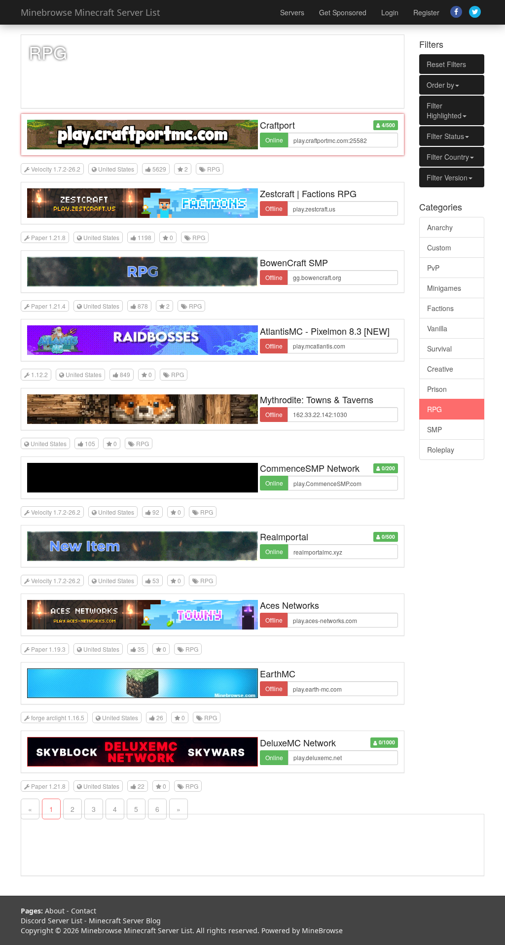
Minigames (444, 288)
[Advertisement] (451, 618)
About (55, 910)
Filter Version (447, 177)
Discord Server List (51, 920)
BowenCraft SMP (294, 262)
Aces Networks (289, 604)
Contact (83, 910)
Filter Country (448, 157)
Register (426, 12)
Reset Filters (446, 64)
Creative (440, 369)
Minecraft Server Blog (125, 920)
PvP (433, 268)
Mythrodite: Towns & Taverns (316, 399)
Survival (439, 348)
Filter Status (445, 136)
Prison (437, 389)
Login (389, 12)
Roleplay (440, 450)
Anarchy (440, 227)
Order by (440, 85)
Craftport (277, 124)
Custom (439, 247)
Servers (292, 12)
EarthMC (277, 673)
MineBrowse (322, 930)
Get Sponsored (342, 12)
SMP (434, 429)
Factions (440, 308)
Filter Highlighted (444, 110)
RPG (434, 409)
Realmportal (284, 536)
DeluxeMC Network (298, 742)
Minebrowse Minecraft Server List (90, 12)
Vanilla (437, 328)
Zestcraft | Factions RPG (308, 193)
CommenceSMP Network (310, 467)
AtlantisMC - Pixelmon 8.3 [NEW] (325, 330)
